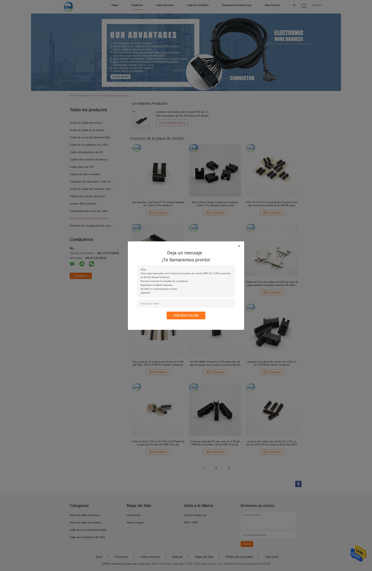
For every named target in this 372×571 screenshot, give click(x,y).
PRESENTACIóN (186, 315)
